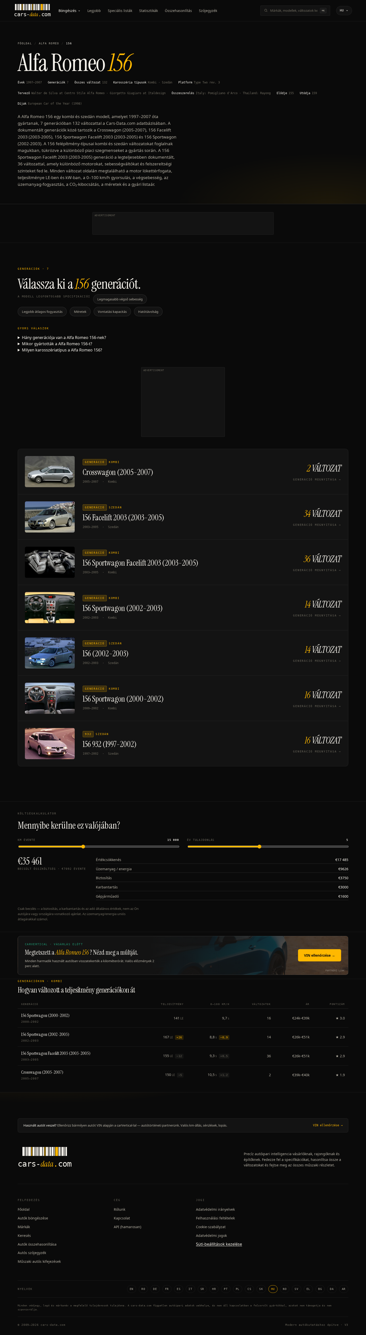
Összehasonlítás (178, 10)
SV (296, 1289)
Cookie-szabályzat (211, 1226)
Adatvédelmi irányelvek (215, 1209)
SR (202, 1289)
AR (344, 1289)
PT (226, 1289)
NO (285, 1289)
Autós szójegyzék (32, 1252)
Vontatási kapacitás (112, 311)
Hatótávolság (148, 311)
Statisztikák (148, 10)
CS (249, 1289)
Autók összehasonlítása (37, 1244)
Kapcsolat (122, 1218)
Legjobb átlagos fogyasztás (42, 311)
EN (131, 1289)
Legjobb (94, 10)
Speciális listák (120, 10)
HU (273, 1289)
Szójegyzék (208, 10)
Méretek (80, 311)
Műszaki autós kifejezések (39, 1261)
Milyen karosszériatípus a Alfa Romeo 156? (62, 350)
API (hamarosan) (127, 1226)
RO (143, 1289)
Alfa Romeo (49, 43)
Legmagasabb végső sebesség (120, 299)
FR (167, 1289)
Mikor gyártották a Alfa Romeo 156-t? (57, 343)
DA (332, 1289)
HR (214, 1289)
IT (190, 1289)
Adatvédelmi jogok (211, 1235)
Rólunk (119, 1209)
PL (238, 1289)
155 (291, 93)
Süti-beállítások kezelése (219, 1244)
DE (155, 1289)
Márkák (24, 1226)
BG (320, 1289)
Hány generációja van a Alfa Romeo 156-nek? (64, 337)
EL (308, 1289)
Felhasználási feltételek (215, 1218)
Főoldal (25, 43)
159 (314, 93)
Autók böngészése (33, 1218)
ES (179, 1289)
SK (261, 1289)
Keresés (24, 1235)
